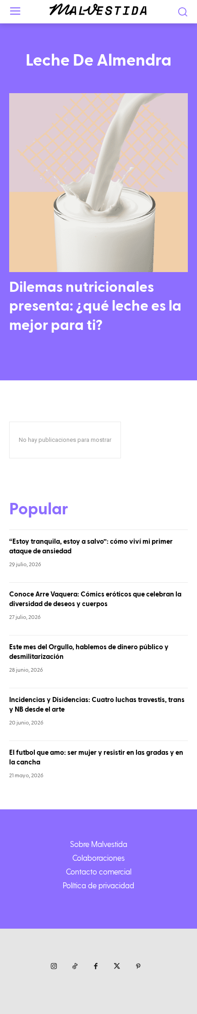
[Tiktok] (74, 966)
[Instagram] (53, 966)
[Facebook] (96, 966)
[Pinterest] (138, 966)
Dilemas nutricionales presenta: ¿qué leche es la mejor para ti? (95, 306)
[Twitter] (117, 966)
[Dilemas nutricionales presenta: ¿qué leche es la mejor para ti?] (98, 182)
